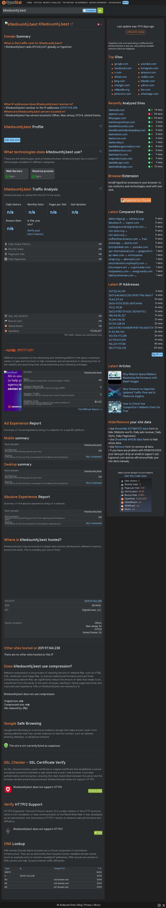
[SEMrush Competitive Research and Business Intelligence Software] (19, 350)
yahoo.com (147, 85)
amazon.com (148, 72)
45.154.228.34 (117, 323)
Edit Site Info (12, 140)
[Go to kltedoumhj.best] (71, 24)
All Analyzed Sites (66, 904)
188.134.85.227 (117, 315)
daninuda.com (117, 110)
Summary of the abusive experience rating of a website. (34, 503)
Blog (79, 904)
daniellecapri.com (119, 162)
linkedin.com (148, 81)
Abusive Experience (27, 497)
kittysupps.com (117, 118)
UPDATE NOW (135, 32)
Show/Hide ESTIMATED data (131, 428)
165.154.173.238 (118, 336)
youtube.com (148, 64)
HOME (29, 2)
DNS (14, 844)
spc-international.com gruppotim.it (131, 251)
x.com (117, 72)
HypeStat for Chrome (138, 200)
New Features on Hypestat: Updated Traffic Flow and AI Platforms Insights (139, 392)
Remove (119, 446)
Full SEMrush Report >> (90, 409)
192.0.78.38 (115, 307)
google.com (121, 64)
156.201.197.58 (117, 344)
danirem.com (116, 114)
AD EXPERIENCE (81, 2)
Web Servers (14, 171)
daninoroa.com (117, 138)
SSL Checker (34, 762)
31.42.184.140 (116, 331)
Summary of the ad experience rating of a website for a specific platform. (44, 430)
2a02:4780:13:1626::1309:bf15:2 (127, 311)
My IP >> (157, 354)
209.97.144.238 (68, 107)
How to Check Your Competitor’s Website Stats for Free (141, 407)
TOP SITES (37, 2)
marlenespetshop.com (122, 122)
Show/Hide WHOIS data (128, 439)
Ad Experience (22, 423)
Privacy (88, 904)
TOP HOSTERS (68, 2)
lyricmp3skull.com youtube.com (128, 247)
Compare (91, 10)
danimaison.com (118, 134)
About (97, 904)
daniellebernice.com (120, 150)
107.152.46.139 (117, 291)
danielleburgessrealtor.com (124, 146)
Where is (33, 540)
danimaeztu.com (118, 154)
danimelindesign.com (120, 166)
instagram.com (149, 68)
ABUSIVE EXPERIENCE (98, 2)
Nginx (12, 176)
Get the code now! (135, 476)
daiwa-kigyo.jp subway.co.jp (126, 218)
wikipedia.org (121, 89)
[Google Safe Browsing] (6, 745)
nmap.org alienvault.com (124, 259)
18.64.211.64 (116, 299)
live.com (145, 89)
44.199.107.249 (117, 340)
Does (38, 666)
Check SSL (95, 790)
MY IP (125, 2)
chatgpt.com (122, 85)
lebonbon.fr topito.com (124, 222)
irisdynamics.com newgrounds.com (130, 271)
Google (22, 723)
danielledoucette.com (121, 126)
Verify (23, 804)
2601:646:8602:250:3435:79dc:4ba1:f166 (133, 295)
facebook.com (122, 68)
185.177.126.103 (117, 348)
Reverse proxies (42, 171)
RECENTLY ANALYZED (52, 2)
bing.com (119, 81)
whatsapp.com (149, 94)
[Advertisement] (53, 76)
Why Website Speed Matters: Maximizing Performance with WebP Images (140, 378)
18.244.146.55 (117, 319)
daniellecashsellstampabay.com (127, 130)
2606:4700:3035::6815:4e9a (125, 303)
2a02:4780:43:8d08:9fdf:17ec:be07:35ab (133, 327)
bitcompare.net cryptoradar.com (130, 267)
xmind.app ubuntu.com (123, 243)
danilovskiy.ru (116, 142)
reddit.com (147, 77)
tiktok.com (120, 77)
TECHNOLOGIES (114, 2)
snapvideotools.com (120, 158)
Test (99, 832)
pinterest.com (122, 94)
